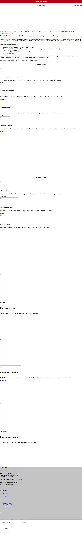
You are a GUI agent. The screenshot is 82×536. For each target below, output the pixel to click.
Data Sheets (6, 494)
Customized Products (8, 506)
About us (5, 495)
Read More (3, 83)
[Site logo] (41, 5)
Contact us (6, 496)
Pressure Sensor (7, 503)
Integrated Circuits (7, 504)
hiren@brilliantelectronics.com (14, 479)
